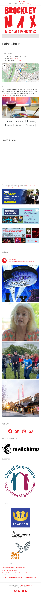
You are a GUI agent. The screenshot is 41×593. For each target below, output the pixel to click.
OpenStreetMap (29, 81)
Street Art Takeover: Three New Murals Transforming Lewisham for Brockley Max (18, 574)
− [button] (4, 68)
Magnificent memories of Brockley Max (14, 568)
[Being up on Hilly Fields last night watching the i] (20, 360)
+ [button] (4, 65)
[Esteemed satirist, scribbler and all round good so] (20, 283)
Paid (19, 61)
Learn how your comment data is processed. (19, 186)
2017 (15, 61)
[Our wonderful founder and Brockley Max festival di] (20, 322)
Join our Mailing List (27, 4)
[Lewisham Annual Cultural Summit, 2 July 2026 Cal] (20, 398)
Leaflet (22, 81)
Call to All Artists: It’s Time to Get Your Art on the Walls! (19, 578)
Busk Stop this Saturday (9, 570)
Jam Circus (14, 59)
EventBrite (5, 95)
